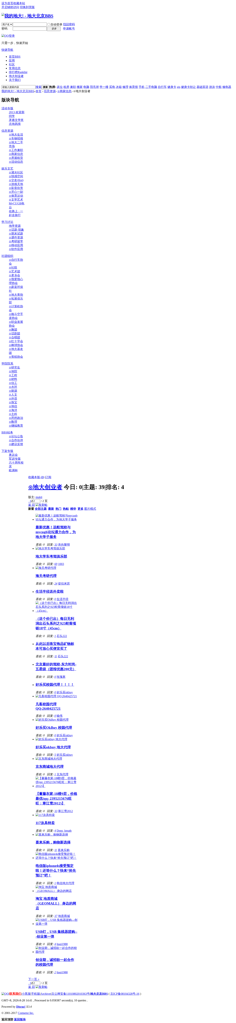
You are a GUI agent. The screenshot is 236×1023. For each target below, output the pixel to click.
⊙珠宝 (13, 402)
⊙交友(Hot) (16, 180)
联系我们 (15, 993)
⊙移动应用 (16, 245)
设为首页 (7, 3)
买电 (112, 86)
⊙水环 (13, 386)
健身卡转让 (188, 86)
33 (55, 544)
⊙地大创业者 (45, 487)
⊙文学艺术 (16, 199)
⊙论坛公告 (16, 436)
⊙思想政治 (16, 417)
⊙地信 (13, 406)
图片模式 (90, 508)
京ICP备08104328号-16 (124, 993)
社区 (12, 64)
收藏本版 (36, 477)
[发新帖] (41, 504)
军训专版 (15, 458)
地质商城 (64, 916)
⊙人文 (13, 394)
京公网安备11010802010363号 (70, 993)
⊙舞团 (13, 329)
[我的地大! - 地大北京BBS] (27, 15)
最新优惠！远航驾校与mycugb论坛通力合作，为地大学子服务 (56, 532)
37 (55, 916)
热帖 (66, 508)
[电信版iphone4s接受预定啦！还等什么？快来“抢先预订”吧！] (56, 857)
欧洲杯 (13, 470)
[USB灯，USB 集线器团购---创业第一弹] (56, 923)
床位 (60, 86)
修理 (125, 86)
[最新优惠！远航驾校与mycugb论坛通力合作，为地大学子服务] (56, 519)
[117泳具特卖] (45, 815)
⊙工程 (13, 375)
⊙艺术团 (14, 271)
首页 (14, 56)
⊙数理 (13, 421)
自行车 (162, 86)
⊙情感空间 (16, 176)
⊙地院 (13, 371)
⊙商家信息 (64, 91)
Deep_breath (64, 830)
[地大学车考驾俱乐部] (50, 548)
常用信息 (15, 68)
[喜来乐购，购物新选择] (52, 834)
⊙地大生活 (16, 134)
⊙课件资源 (16, 237)
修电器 (226, 86)
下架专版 (7, 450)
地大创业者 (16, 76)
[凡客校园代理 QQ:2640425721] (56, 696)
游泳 (212, 86)
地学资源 (15, 225)
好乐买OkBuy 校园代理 (54, 728)
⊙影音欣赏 (16, 187)
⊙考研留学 (16, 241)
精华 (73, 508)
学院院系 (7, 363)
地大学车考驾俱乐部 (51, 556)
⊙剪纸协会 (16, 356)
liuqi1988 (62, 944)
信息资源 (50, 91)
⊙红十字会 (16, 341)
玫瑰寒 (61, 676)
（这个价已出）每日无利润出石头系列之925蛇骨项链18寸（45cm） (56, 623)
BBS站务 (7, 432)
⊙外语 (13, 398)
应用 (12, 60)
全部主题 (41, 508)
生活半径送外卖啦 (50, 591)
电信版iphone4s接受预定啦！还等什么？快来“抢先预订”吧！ (56, 870)
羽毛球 (94, 86)
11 (55, 656)
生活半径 (62, 599)
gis (178, 86)
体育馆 (133, 86)
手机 (142, 86)
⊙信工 (13, 383)
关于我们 (15, 79)
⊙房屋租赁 (16, 157)
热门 (58, 508)
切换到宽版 (27, 7)
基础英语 (202, 86)
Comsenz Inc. (26, 1013)
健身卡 (171, 86)
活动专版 (7, 108)
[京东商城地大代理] (49, 758)
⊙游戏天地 (16, 184)
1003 (61, 564)
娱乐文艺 (7, 168)
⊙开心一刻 (16, 191)
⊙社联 (13, 267)
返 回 (31, 504)
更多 (81, 508)
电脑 (86, 86)
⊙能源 (13, 390)
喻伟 (60, 715)
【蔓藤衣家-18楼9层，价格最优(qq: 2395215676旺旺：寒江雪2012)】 (56, 798)
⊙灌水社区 (16, 172)
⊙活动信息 (16, 161)
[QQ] (5, 993)
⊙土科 (13, 414)
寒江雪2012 (65, 811)
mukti (39, 497)
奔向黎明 (64, 544)
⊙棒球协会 (16, 345)
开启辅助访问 (10, 7)
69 (55, 564)
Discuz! (20, 1006)
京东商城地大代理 (50, 766)
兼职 (73, 86)
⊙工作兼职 (16, 150)
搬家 (80, 86)
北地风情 (15, 123)
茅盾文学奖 (16, 120)
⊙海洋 (13, 410)
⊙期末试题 (16, 233)
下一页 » (33, 979)
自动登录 (56, 24)
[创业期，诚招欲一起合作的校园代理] (56, 951)
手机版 (35, 993)
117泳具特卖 (45, 823)
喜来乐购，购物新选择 (53, 842)
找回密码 (69, 24)
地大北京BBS (99, 993)
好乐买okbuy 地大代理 (53, 747)
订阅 (48, 477)
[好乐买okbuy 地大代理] (51, 739)
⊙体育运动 (16, 195)
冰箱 (119, 86)
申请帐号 (69, 28)
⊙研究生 (14, 367)
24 (55, 583)
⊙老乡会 (14, 275)
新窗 (31, 508)
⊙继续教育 (16, 425)
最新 (51, 508)
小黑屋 (26, 993)
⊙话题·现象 (16, 229)
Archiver (46, 993)
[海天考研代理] (46, 567)
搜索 (38, 86)
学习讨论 (7, 221)
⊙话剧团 (14, 333)
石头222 (62, 636)
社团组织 (7, 255)
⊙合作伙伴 (16, 440)
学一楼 (104, 86)
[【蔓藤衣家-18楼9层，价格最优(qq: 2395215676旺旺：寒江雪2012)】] (56, 786)
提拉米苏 (64, 583)
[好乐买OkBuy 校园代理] (52, 719)
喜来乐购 (64, 850)
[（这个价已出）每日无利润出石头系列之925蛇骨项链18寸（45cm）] (56, 610)
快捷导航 (7, 49)
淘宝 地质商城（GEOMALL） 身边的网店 (56, 903)
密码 (4, 28)
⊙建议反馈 (16, 444)
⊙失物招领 (16, 138)
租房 (66, 86)
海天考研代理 (46, 576)
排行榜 (18, 72)
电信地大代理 (65, 883)
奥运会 (13, 454)
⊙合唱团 (14, 337)
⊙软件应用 (16, 249)
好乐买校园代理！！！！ (55, 684)
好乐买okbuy (65, 692)
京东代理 (62, 774)
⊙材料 (13, 379)
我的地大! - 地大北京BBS (17, 91)
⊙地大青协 (16, 294)
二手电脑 (151, 86)
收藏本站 (19, 3)
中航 (219, 86)
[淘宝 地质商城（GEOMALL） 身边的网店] (56, 890)
